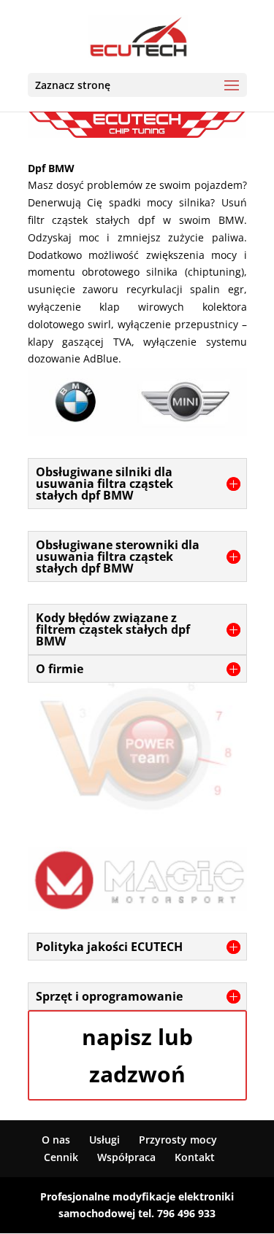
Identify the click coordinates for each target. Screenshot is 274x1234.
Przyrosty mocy (178, 1139)
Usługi (104, 1139)
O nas (56, 1139)
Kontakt (195, 1157)
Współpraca (126, 1157)
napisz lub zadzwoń (137, 1055)
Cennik (61, 1157)
